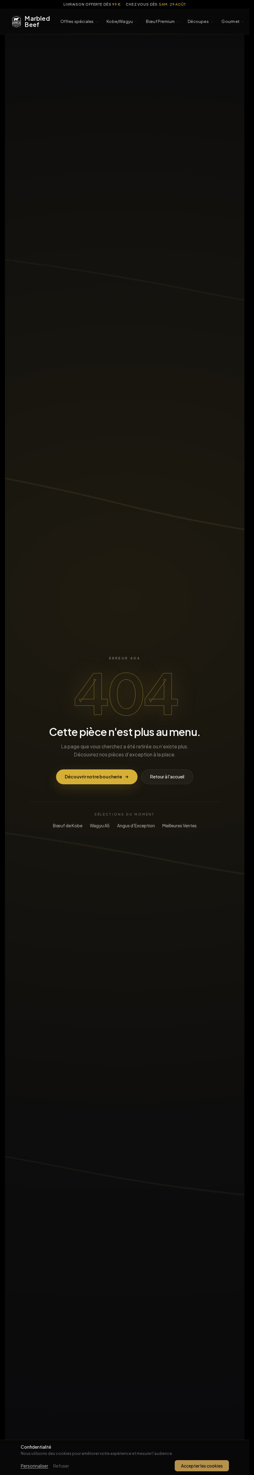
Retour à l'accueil (167, 776)
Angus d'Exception (136, 825)
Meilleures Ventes (179, 825)
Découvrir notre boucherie (93, 776)
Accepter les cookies (202, 1465)
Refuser (61, 1465)
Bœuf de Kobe (67, 825)
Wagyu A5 (100, 825)
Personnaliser (34, 1465)
